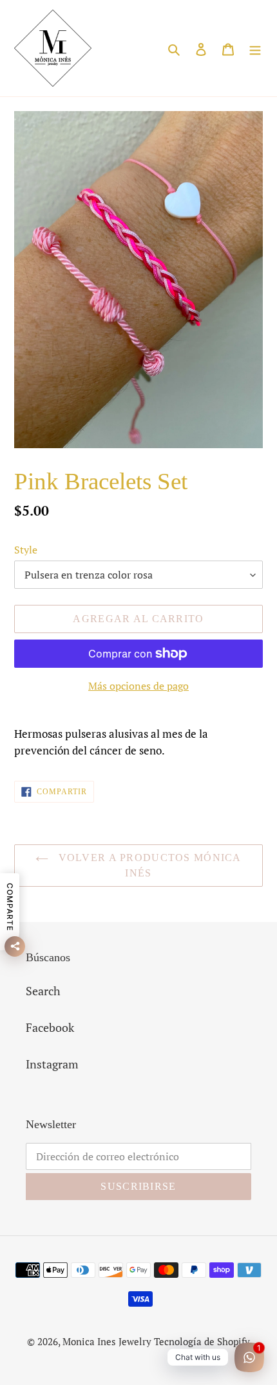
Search (43, 990)
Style (25, 550)
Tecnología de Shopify (202, 1341)
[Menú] (255, 48)
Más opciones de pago (138, 686)
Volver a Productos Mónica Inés (148, 865)
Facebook (50, 1027)
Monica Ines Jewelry (106, 1341)
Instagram (52, 1064)
